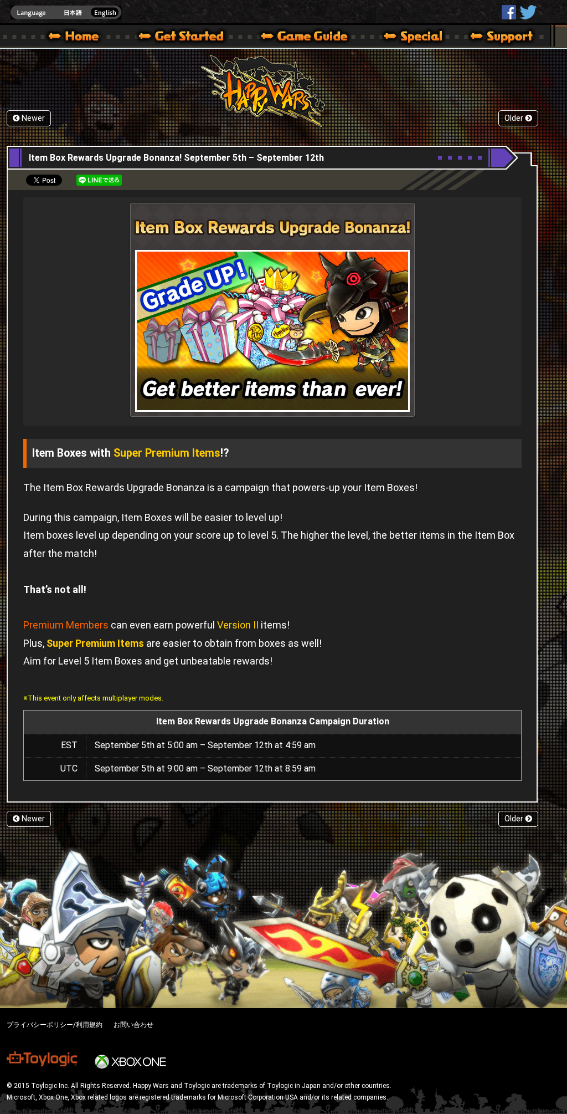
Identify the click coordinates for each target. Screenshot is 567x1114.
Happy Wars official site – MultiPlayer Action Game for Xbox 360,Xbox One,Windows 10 (76, 38)
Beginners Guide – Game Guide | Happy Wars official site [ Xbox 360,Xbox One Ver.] (312, 38)
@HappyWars (528, 12)
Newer (32, 118)
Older (514, 118)
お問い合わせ (133, 1025)
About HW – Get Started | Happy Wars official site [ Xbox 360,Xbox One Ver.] (190, 38)
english (66, 12)
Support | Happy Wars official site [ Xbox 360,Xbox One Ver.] (492, 38)
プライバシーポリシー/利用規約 (54, 1025)
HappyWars (509, 12)
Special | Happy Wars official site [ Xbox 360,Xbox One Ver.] (409, 38)
